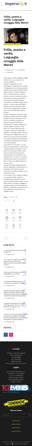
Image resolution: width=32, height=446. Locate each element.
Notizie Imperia (16, 424)
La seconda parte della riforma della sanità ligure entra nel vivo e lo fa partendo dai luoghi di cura (14, 305)
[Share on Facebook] (9, 197)
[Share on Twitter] (11, 197)
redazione (22, 70)
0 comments (9, 72)
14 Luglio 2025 (9, 70)
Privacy (19, 382)
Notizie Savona (16, 427)
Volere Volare (16, 420)
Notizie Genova (16, 431)
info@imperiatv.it (16, 361)
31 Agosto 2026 (9, 254)
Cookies (13, 382)
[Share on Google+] (14, 197)
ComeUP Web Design (21, 444)
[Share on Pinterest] (16, 197)
